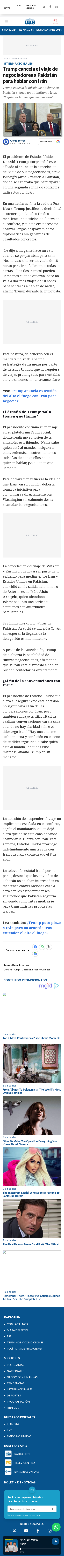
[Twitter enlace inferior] (14, 1531)
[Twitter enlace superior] (44, 6)
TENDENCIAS (15, 1383)
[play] (55, 1541)
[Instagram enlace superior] (56, 6)
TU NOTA (7, 6)
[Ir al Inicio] (30, 21)
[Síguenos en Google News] (35, 954)
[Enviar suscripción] (53, 1509)
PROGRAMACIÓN (18, 1401)
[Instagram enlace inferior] (50, 1531)
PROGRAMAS (9, 30)
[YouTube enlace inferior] (26, 1531)
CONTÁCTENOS (17, 1324)
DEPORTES (14, 1395)
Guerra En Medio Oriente (36, 969)
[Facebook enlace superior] (50, 6)
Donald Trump (11, 969)
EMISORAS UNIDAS (31, 6)
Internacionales (19, 58)
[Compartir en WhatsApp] (42, 947)
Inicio (6, 58)
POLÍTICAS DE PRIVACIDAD (24, 1348)
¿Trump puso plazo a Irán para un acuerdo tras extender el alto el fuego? (32, 927)
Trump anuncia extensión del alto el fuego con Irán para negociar (30, 395)
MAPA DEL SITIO (17, 1330)
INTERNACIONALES (19, 1389)
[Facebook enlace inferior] (38, 1531)
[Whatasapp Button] (56, 1527)
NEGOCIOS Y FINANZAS (49, 30)
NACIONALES (26, 30)
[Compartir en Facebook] (35, 947)
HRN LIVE (13, 1407)
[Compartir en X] (49, 947)
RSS (9, 1336)
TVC (19, 5)
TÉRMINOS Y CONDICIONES (25, 1342)
